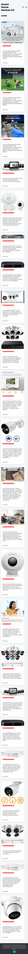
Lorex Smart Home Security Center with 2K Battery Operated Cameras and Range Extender (12, 180)
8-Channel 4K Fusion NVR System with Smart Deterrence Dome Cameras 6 (12, 852)
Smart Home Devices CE (7, 7)
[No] (26, 948)
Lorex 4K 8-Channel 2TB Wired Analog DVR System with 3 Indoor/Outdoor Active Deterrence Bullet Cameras (11, 813)
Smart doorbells (7, 45)
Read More (5, 63)
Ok (14, 951)
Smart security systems (8, 173)
